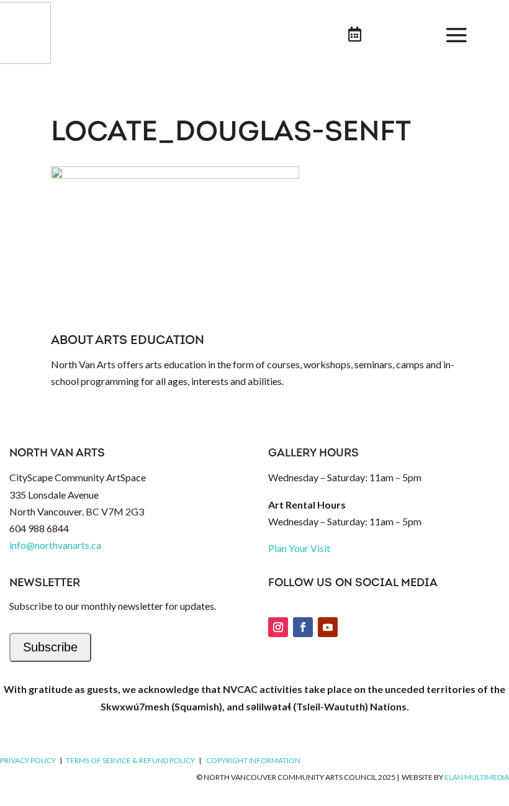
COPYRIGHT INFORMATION (253, 760)
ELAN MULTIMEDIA (476, 777)
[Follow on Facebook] (303, 627)
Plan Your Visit (299, 548)
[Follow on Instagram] (278, 627)
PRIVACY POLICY (28, 760)
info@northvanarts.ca (55, 545)
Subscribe (50, 647)
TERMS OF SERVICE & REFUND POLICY (130, 760)
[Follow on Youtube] (328, 627)
